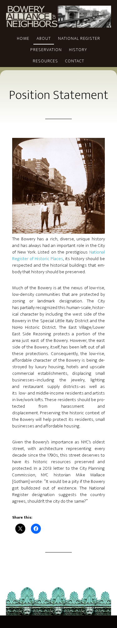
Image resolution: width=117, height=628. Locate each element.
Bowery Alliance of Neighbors (58, 17)
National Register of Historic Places (58, 255)
